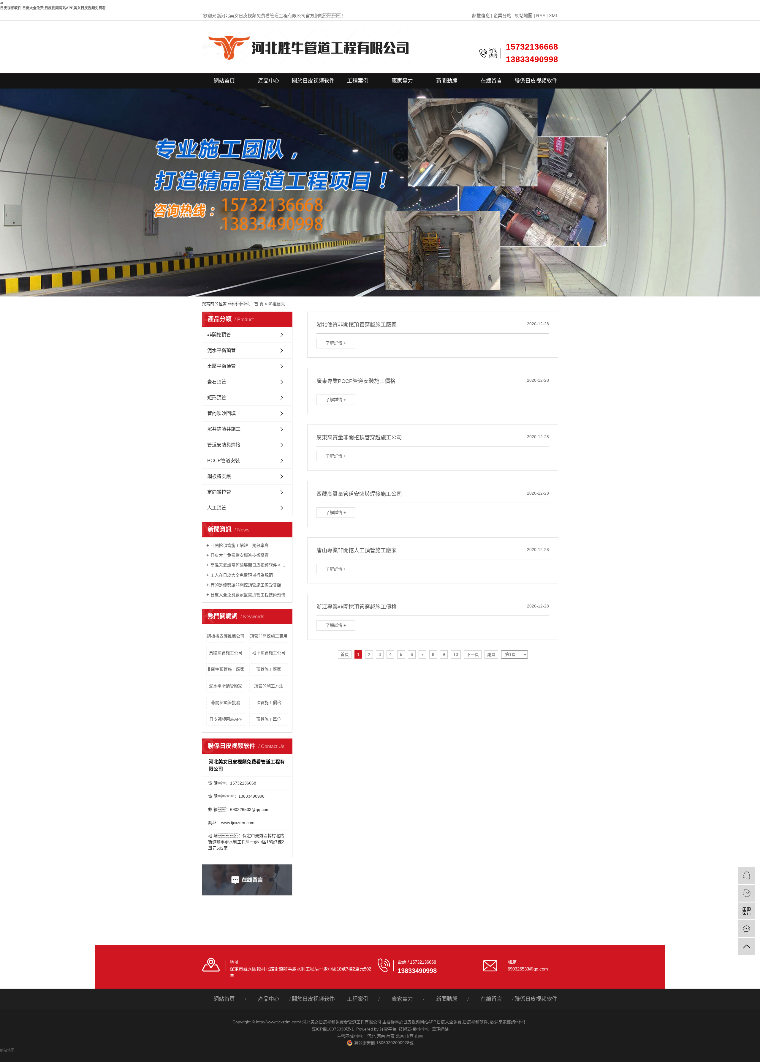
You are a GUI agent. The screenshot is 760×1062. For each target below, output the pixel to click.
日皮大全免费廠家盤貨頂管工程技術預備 (247, 594)
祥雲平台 (388, 1029)
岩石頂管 (216, 381)
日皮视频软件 (475, 1022)
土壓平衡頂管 (221, 366)
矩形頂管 (216, 397)
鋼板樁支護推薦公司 (225, 636)
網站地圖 (524, 15)
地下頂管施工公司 (268, 652)
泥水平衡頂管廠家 (225, 686)
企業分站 (502, 15)
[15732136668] (746, 893)
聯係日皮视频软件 (535, 81)
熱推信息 (481, 15)
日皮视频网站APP (225, 719)
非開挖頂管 (219, 334)
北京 (400, 1036)
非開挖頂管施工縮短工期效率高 (239, 545)
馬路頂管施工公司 (225, 652)
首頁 (345, 654)
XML (553, 15)
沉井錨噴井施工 (223, 429)
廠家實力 (402, 81)
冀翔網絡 (440, 1029)
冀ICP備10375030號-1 (333, 1029)
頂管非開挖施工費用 (268, 636)
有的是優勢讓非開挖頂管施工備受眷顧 (245, 585)
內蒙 (390, 1036)
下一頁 (472, 654)
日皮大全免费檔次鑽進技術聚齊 (239, 555)
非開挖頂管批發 (225, 702)
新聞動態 (446, 81)
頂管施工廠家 (268, 669)
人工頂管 (216, 507)
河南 (381, 1036)
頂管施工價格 (268, 702)
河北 (371, 1036)
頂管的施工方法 (268, 686)
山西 (409, 1036)
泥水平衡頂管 (221, 350)
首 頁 (259, 304)
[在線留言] (746, 928)
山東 (419, 1036)
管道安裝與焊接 (223, 444)
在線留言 (491, 81)
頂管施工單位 (268, 719)
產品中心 (268, 81)
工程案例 (357, 81)
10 (455, 654)
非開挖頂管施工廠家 (225, 669)
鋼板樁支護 (219, 476)
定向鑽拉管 (219, 492)
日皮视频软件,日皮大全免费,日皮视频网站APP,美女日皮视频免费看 (53, 8)
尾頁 (491, 654)
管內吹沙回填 (221, 413)
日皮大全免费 (449, 1022)
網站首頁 (224, 81)
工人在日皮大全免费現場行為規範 (241, 575)
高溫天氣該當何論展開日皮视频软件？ (249, 565)
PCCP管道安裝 (223, 460)
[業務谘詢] (746, 875)
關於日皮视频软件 (313, 81)
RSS (540, 15)
